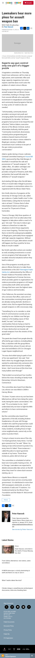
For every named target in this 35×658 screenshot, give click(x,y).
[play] (3, 656)
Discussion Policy (9, 626)
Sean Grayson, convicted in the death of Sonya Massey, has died (24, 551)
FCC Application (8, 638)
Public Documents (9, 622)
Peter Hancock (8, 27)
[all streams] (32, 655)
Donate (29, 3)
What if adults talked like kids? (12, 580)
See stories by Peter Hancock (22, 529)
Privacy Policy (8, 630)
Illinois (6, 500)
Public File (7, 634)
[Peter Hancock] (6, 516)
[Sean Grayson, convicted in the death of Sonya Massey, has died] (8, 549)
